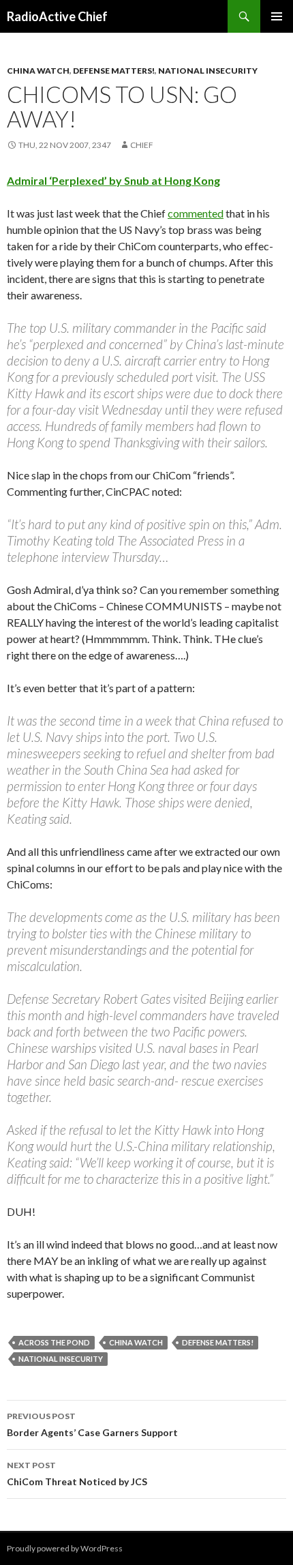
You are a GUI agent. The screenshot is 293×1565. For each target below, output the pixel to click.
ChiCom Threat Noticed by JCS (77, 1473)
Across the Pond (54, 1342)
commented (195, 213)
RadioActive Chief (57, 16)
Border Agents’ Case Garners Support (92, 1424)
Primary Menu (276, 16)
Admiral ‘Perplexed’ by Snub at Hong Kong (113, 180)
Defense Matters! (114, 70)
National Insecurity (208, 70)
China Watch (38, 70)
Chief (141, 145)
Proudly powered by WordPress (65, 1548)
